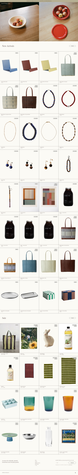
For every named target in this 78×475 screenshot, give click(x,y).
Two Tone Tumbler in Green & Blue (44, 419)
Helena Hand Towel (23, 386)
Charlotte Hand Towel (43, 386)
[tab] (8, 46)
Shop (12, 3)
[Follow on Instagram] (75, 472)
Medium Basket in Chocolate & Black (25, 114)
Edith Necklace (23, 147)
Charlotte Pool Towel (62, 386)
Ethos (21, 3)
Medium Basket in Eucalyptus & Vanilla (6, 114)
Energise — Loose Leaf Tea (43, 245)
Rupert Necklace (42, 114)
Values (19, 3)
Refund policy (37, 464)
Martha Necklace (62, 114)
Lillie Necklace (42, 147)
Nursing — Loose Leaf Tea (4, 245)
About (36, 460)
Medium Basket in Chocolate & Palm (64, 245)
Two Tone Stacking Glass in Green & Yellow (26, 419)
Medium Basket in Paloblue (24, 278)
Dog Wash (2, 386)
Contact (36, 461)
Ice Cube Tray (3, 419)
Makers (16, 3)
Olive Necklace (3, 147)
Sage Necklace (62, 147)
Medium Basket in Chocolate (63, 278)
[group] (39, 21)
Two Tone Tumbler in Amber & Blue (64, 419)
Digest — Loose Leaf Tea (24, 245)
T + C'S (36, 465)
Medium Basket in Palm (43, 278)
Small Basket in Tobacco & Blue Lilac (6, 278)
